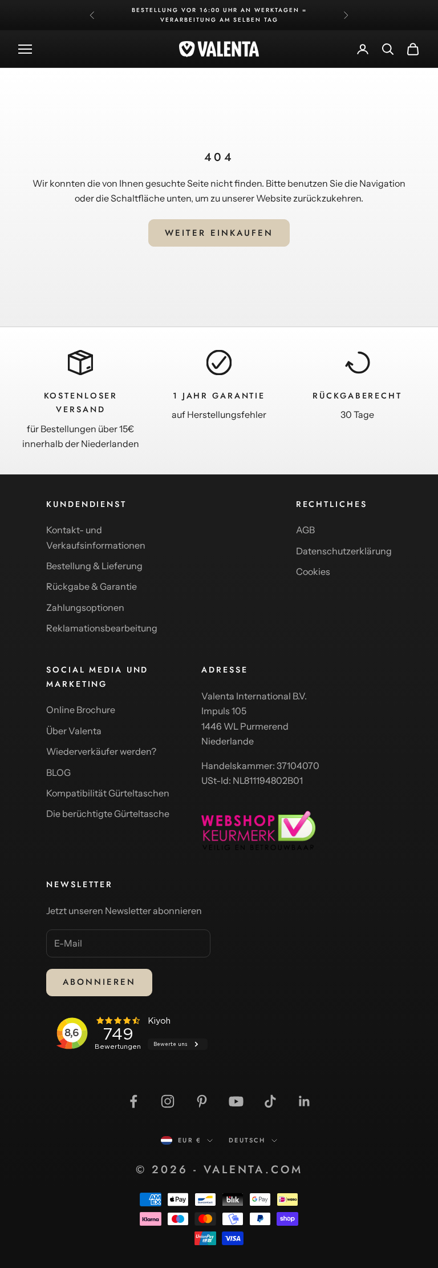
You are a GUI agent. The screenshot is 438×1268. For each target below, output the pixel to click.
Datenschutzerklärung (344, 551)
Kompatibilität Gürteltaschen (107, 793)
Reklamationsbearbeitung (101, 628)
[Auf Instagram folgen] (168, 1101)
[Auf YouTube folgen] (236, 1101)
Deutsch (247, 1140)
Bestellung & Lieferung (94, 565)
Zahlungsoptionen (85, 607)
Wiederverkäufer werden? (101, 751)
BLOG (58, 772)
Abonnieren (99, 982)
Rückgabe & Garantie (91, 586)
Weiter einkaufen (219, 233)
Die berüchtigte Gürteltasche (107, 813)
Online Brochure (80, 709)
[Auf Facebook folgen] (133, 1101)
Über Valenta (74, 730)
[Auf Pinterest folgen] (202, 1101)
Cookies (313, 571)
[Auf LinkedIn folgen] (305, 1101)
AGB (305, 530)
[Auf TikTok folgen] (270, 1101)
